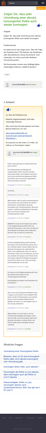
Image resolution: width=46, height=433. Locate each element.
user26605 (28, 329)
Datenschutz (30, 418)
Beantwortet (17, 152)
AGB (4, 418)
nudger (35, 152)
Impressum (19, 418)
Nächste (41, 8)
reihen (7, 74)
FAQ (10, 418)
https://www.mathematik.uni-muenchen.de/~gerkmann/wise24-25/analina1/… (19, 135)
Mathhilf (27, 218)
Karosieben (32, 84)
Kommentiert (11, 185)
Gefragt (14, 84)
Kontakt (40, 418)
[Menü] (42, 3)
